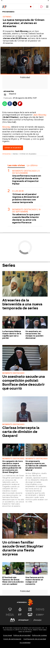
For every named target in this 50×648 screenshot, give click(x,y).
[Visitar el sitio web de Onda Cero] (30, 614)
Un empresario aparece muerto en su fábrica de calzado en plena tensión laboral (36, 465)
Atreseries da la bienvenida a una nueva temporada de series (22, 304)
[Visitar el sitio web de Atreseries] (20, 614)
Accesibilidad (25, 642)
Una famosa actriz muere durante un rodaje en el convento (34, 580)
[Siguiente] (48, 0)
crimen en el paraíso (13, 148)
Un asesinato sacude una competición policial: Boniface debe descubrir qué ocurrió (23, 382)
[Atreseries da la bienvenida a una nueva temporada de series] (25, 284)
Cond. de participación (12, 639)
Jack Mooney (39, 115)
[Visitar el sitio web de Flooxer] (37, 620)
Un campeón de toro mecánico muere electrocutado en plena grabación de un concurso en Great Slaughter (12, 466)
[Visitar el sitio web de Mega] (10, 614)
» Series (15, 154)
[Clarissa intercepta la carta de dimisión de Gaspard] (25, 409)
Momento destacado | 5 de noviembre (26, 172)
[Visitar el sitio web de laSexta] (20, 609)
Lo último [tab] (32, 165)
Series (8, 265)
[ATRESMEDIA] (25, 602)
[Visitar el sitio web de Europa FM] (40, 614)
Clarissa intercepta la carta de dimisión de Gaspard (20, 432)
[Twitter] (5, 94)
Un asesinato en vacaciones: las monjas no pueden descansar (34, 334)
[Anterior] (1, 0)
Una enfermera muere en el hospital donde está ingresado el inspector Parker (26, 179)
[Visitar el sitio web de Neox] (30, 609)
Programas (8, 12)
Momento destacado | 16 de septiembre (26, 210)
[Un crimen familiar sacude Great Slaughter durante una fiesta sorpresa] (25, 526)
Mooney (6, 127)
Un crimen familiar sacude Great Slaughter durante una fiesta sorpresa (22, 548)
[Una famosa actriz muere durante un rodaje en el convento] (36, 568)
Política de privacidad (21, 635)
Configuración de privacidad (34, 639)
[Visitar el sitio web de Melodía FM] (12, 620)
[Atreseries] (12, 7)
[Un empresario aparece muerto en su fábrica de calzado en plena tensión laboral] (36, 450)
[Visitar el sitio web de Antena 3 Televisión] (10, 609)
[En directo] (30, 7)
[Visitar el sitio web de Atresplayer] (25, 620)
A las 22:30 (18, 191)
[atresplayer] (41, 7)
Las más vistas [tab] (16, 165)
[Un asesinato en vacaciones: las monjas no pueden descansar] (36, 322)
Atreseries (6, 154)
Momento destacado (13, 373)
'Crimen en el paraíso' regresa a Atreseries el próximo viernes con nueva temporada (25, 198)
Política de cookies (39, 635)
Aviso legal (7, 635)
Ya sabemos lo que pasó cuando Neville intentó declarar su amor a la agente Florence (26, 218)
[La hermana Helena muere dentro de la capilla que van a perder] (13, 322)
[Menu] (47, 7)
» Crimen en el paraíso (27, 154)
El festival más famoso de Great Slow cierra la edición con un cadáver (13, 580)
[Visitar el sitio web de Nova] (40, 609)
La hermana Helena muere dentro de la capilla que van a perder (11, 334)
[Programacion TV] (36, 7)
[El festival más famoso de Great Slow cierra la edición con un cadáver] (13, 568)
